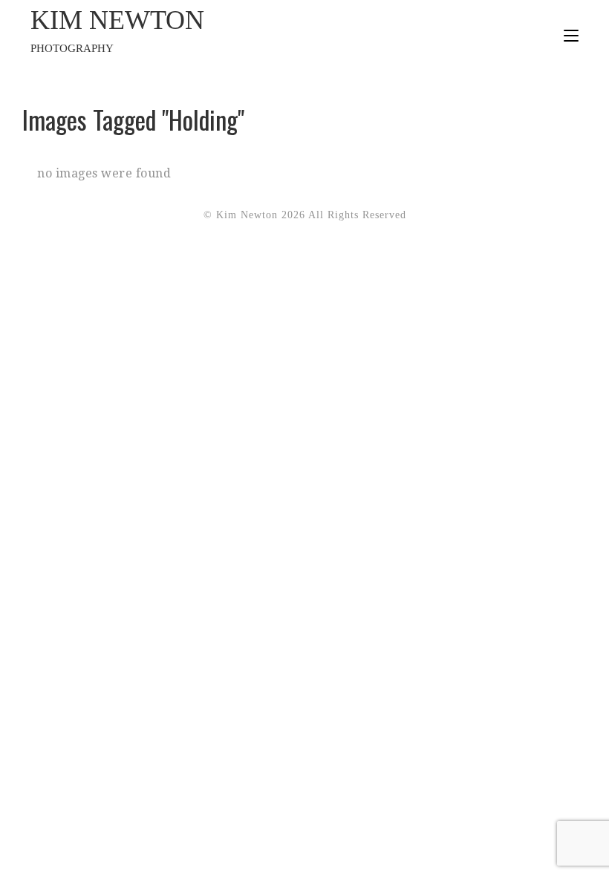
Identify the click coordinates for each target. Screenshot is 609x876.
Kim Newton (117, 29)
